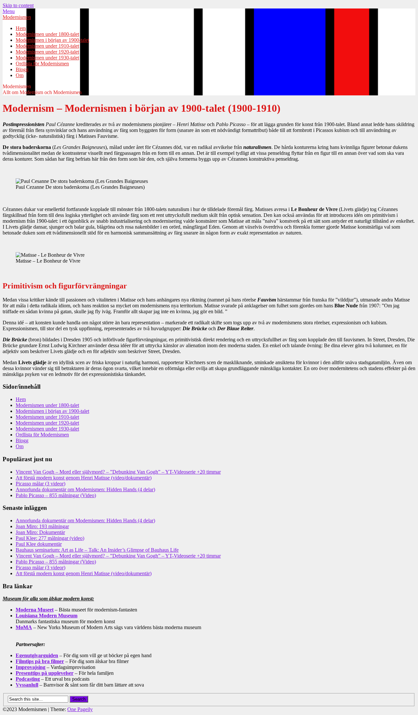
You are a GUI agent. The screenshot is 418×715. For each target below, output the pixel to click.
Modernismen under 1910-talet (47, 46)
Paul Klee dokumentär (39, 544)
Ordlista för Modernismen (42, 63)
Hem (21, 28)
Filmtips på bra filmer (40, 661)
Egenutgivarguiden (37, 655)
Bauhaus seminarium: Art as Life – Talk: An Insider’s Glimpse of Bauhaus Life (97, 550)
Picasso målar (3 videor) (40, 483)
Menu (9, 11)
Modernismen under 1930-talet (47, 57)
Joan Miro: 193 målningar (42, 526)
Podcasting (28, 679)
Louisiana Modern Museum (46, 615)
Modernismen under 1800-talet (47, 34)
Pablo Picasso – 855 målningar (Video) (56, 495)
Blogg (22, 69)
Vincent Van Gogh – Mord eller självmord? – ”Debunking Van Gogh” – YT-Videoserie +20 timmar (118, 472)
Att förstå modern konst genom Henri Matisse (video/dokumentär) (84, 477)
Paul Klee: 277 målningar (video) (50, 538)
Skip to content (18, 5)
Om (20, 75)
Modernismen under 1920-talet (47, 52)
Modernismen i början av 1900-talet (52, 40)
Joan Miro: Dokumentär (40, 532)
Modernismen (17, 17)
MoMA (24, 627)
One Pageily (80, 709)
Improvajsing (30, 667)
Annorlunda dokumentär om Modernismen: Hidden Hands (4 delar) (85, 489)
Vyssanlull (27, 685)
